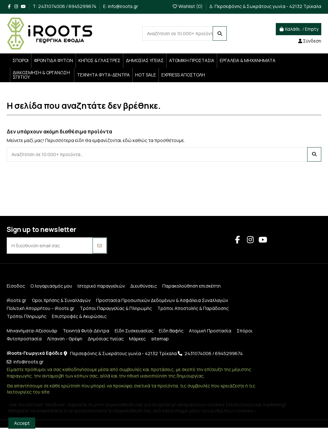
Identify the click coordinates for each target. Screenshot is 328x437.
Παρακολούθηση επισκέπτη (191, 286)
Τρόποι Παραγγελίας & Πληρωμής (116, 308)
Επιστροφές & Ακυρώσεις (79, 316)
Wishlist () (190, 6)
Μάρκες (137, 339)
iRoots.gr (16, 300)
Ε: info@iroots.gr (120, 6)
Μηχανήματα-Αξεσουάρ (32, 331)
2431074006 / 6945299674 (213, 353)
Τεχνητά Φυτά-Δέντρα (86, 331)
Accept (22, 423)
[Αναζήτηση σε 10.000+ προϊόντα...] (220, 33)
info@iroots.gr (28, 362)
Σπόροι (245, 331)
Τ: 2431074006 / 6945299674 (65, 6)
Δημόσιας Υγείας (106, 339)
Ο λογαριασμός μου (51, 286)
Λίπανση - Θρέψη (64, 339)
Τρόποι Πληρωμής (26, 316)
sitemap (160, 339)
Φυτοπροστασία (24, 339)
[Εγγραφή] (99, 245)
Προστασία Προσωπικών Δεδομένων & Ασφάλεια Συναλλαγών (162, 300)
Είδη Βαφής (171, 331)
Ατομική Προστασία (210, 331)
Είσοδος (16, 286)
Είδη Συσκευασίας (134, 331)
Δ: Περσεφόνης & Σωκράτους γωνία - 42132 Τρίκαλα (265, 6)
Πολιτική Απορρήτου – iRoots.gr (40, 308)
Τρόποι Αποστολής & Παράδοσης (193, 308)
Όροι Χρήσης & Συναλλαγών (61, 300)
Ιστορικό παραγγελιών (101, 286)
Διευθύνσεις (143, 286)
